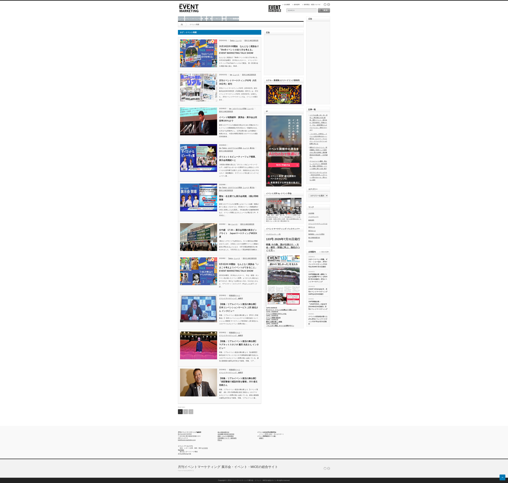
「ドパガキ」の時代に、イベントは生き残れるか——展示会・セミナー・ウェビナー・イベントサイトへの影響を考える (318, 138)
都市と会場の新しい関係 (274, 321)
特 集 (209, 19)
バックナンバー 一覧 (273, 234)
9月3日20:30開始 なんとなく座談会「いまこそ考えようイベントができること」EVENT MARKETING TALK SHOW (239, 267)
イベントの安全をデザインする (276, 314)
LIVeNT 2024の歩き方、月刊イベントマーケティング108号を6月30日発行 (317, 291)
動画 (224, 19)
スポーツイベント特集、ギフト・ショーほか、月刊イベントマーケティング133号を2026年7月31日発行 (317, 263)
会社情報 (311, 213)
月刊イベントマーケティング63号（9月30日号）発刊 (238, 82)
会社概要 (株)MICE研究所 (226, 434)
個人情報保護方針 (314, 237)
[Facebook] (328, 468)
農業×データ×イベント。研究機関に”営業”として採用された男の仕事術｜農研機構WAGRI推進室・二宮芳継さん (319, 152)
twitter (325, 4)
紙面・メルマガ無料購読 (226, 436)
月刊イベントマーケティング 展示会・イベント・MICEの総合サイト (228, 467)
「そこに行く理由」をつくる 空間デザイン (280, 325)
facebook (328, 4)
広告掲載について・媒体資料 (227, 438)
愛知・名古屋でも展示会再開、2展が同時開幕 (238, 198)
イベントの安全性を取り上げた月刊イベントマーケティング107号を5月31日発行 (317, 320)
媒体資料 (297, 4)
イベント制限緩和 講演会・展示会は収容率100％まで (238, 119)
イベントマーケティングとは (317, 223)
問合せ (310, 241)
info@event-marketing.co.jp (187, 440)
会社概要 (287, 4)
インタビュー (217, 19)
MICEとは (311, 227)
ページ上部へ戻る (502, 477)
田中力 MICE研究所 (251, 40)
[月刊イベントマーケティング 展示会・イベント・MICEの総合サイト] (188, 11)
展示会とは (312, 231)
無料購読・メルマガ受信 (316, 234)
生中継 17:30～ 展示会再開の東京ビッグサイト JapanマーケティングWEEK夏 (238, 233)
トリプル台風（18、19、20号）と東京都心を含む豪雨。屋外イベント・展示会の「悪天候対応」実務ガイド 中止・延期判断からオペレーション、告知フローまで (318, 122)
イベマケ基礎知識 (232, 19)
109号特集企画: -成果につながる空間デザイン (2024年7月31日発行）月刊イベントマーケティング (317, 278)
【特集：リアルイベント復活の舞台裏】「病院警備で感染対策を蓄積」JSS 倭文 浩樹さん (238, 381)
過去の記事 (325, 252)
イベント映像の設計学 (273, 318)
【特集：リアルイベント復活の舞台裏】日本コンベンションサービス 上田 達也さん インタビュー (238, 307)
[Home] (182, 24)
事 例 (203, 19)
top (231, 75)
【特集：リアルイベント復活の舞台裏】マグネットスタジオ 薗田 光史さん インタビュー (239, 344)
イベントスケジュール (193, 19)
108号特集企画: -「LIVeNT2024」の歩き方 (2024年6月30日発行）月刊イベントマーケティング (317, 305)
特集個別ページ (234, 295)
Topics (232, 40)
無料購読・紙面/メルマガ (312, 4)
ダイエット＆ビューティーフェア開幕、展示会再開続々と (238, 158)
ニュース (181, 19)
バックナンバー (313, 216)
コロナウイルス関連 (239, 109)
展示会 (252, 148)
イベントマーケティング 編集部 (231, 298)
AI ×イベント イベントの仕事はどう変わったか (281, 310)
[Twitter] (325, 468)
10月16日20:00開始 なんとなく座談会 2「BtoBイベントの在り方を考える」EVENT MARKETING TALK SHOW (238, 49)
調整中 (261, 438)
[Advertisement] (284, 55)
